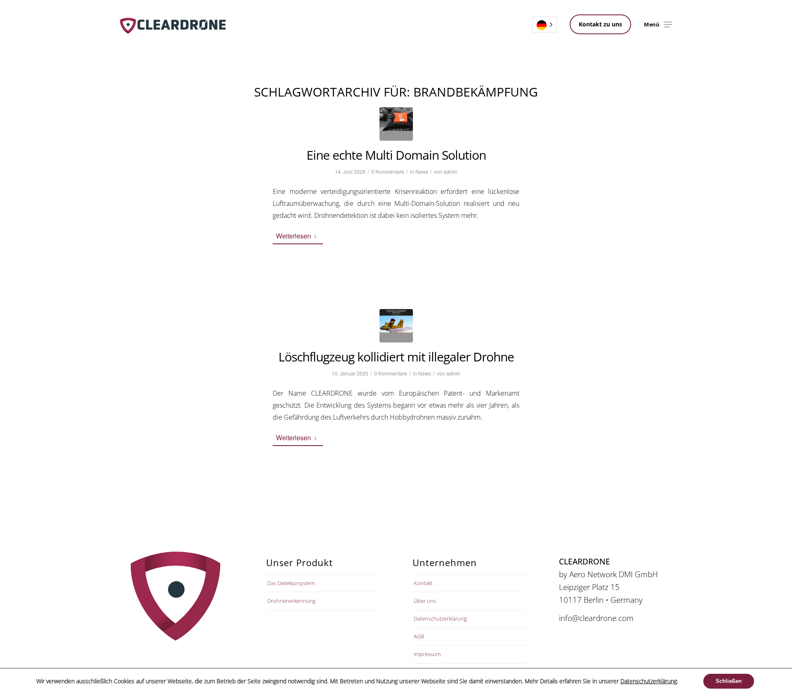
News (421, 171)
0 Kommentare (387, 171)
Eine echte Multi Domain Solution (396, 154)
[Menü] (668, 24)
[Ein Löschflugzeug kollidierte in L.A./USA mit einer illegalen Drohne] (396, 325)
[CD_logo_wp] (173, 24)
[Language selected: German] (544, 25)
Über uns (425, 600)
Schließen (729, 681)
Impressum (427, 654)
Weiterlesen (293, 236)
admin (450, 171)
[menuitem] (668, 24)
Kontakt (423, 583)
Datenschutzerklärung (440, 618)
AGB (419, 636)
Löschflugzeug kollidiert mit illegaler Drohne (396, 356)
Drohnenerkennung (291, 600)
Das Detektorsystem (291, 583)
